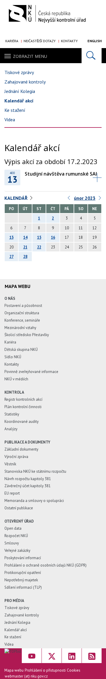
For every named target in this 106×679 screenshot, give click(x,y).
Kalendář (16, 198)
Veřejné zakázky (17, 550)
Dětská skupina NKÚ (21, 349)
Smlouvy (11, 543)
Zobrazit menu (30, 56)
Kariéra (11, 41)
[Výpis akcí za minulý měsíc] (69, 199)
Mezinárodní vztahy (20, 327)
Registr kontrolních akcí (23, 399)
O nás (9, 298)
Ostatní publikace (18, 508)
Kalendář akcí (19, 101)
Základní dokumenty (21, 449)
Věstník (10, 464)
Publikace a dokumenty (27, 442)
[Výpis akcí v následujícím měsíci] (100, 199)
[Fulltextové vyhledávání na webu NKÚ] (92, 55)
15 (39, 237)
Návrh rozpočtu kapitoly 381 (27, 478)
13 (11, 237)
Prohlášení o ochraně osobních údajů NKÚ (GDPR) (45, 565)
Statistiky (11, 414)
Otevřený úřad (19, 521)
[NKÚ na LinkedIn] (72, 655)
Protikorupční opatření (22, 572)
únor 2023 (84, 198)
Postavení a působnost (23, 305)
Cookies (73, 670)
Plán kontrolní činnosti (23, 406)
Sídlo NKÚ (12, 356)
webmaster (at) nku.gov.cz (26, 676)
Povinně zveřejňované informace (31, 371)
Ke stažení (14, 110)
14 (25, 237)
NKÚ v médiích (16, 379)
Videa (9, 119)
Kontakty (69, 41)
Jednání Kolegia (19, 91)
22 (39, 247)
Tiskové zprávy (19, 72)
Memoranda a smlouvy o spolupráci (34, 500)
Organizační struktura (21, 312)
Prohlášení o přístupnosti (45, 670)
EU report (12, 493)
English (94, 41)
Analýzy (10, 428)
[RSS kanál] (92, 655)
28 (25, 256)
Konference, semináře (22, 320)
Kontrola (14, 392)
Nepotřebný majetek (21, 580)
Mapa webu (14, 670)
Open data (12, 528)
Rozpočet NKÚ (16, 535)
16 (53, 237)
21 (25, 247)
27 (11, 256)
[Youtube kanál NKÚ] (32, 655)
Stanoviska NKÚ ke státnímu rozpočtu (35, 471)
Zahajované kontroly (25, 82)
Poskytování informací (22, 557)
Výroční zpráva (16, 456)
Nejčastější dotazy (40, 41)
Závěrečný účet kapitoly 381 (27, 485)
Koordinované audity (21, 421)
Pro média (14, 600)
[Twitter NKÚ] (52, 655)
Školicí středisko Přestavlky (26, 334)
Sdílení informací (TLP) (23, 587)
